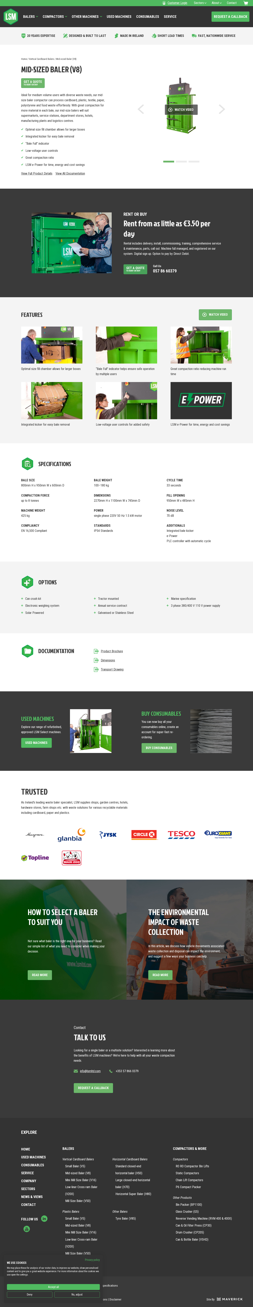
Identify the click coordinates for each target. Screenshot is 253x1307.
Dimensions (108, 660)
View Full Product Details (36, 173)
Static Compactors (187, 1173)
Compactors (53, 16)
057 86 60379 (165, 269)
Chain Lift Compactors (189, 1180)
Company (28, 1181)
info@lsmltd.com (90, 1071)
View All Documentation (70, 173)
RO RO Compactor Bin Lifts (192, 1166)
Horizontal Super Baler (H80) (133, 1194)
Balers (29, 16)
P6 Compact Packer (188, 1187)
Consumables (147, 16)
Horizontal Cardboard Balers (129, 1159)
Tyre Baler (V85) (125, 1218)
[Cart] (246, 3)
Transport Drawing (112, 669)
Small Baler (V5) (75, 1166)
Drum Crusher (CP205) (190, 1232)
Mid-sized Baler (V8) (78, 1173)
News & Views (32, 1197)
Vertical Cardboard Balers (41, 59)
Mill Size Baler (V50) (78, 1201)
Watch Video (184, 110)
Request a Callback (230, 16)
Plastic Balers (70, 1211)
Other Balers (119, 1211)
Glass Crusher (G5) (187, 1211)
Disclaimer (115, 1299)
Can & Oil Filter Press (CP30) (193, 1225)
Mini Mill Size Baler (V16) (80, 1180)
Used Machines (119, 16)
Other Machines (85, 16)
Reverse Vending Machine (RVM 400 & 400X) (204, 1218)
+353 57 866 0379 (127, 1071)
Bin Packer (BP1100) (189, 1205)
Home (24, 59)
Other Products (182, 1198)
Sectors (28, 1189)
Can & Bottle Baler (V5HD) (192, 1239)
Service (170, 16)
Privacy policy (92, 1259)
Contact (28, 1205)
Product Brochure (112, 651)
